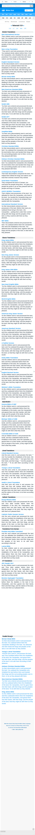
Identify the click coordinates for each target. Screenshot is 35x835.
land (5, 670)
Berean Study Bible (8, 76)
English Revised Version (10, 372)
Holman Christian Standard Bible (13, 159)
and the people (28, 699)
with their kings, (18, 699)
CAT (17, 28)
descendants (11, 668)
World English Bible (8, 299)
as (10, 676)
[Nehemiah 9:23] (2, 375)
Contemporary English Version (12, 172)
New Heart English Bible (10, 284)
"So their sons (6, 681)
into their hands (7, 646)
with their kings (17, 687)
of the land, (5, 685)
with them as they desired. (22, 689)
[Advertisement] (17, 622)
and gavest (23, 697)
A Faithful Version (8, 343)
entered (13, 681)
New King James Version (10, 255)
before (16, 655)
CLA (10, 28)
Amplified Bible (7, 131)
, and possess (20, 653)
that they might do (15, 701)
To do (11, 689)
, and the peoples (27, 659)
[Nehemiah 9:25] (33, 375)
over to (30, 674)
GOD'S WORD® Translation (11, 191)
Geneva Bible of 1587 (9, 404)
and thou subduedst (8, 696)
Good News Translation (10, 180)
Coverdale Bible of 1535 (10, 434)
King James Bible (8, 240)
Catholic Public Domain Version (13, 514)
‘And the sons (6, 653)
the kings (15, 646)
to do (7, 648)
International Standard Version (12, 204)
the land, (30, 694)
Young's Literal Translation (11, 468)
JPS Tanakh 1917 (8, 563)
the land (28, 653)
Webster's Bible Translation (11, 387)
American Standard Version (11, 328)
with (21, 676)
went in (18, 641)
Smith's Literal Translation (11, 482)
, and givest (23, 657)
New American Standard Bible (12, 89)
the (3, 670)
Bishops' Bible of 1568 (9, 419)
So (3, 668)
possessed (27, 668)
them (20, 672)
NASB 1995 (5, 104)
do (8, 676)
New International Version (11, 34)
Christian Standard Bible (10, 146)
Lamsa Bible (6, 546)
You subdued (12, 643)
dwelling (12, 645)
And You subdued (7, 683)
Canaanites (23, 670)
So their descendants (9, 641)
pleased (17, 676)
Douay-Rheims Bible (9, 500)
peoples (24, 646)
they (13, 676)
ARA (21, 28)
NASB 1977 (5, 117)
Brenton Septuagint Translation (12, 578)
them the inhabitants (26, 655)
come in (13, 653)
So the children (7, 694)
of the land (5, 657)
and (20, 646)
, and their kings (16, 659)
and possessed (26, 641)
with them (12, 648)
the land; (4, 643)
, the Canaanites (14, 657)
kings (7, 674)
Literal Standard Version (10, 453)
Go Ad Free (3, 831)
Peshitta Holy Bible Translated (12, 531)
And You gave (24, 685)
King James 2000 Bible (10, 269)
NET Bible (5, 221)
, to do (11, 661)
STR (25, 28)
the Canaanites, (15, 685)
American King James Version (12, 313)
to (6, 676)
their (5, 668)
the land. (30, 681)
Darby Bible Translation (10, 358)
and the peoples (27, 687)
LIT (14, 28)
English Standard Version (10, 62)
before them (21, 643)
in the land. (19, 645)
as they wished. (21, 648)
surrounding (18, 674)
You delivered (27, 645)
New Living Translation (10, 49)
